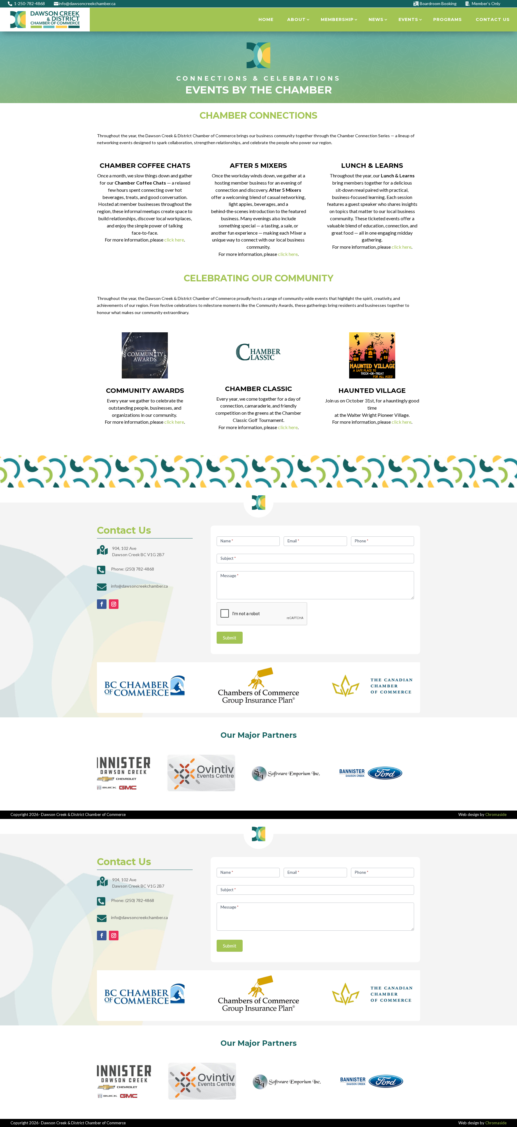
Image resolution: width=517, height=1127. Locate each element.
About (296, 19)
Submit (229, 637)
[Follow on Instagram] (113, 604)
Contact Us (493, 19)
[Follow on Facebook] (102, 604)
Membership (337, 19)
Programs (447, 19)
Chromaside (496, 814)
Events (408, 19)
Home (265, 19)
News (376, 19)
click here (174, 239)
